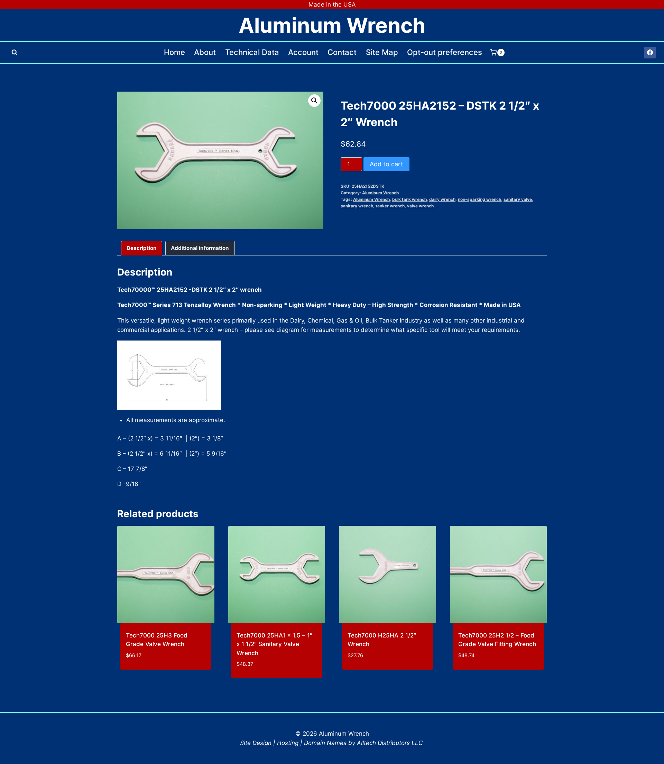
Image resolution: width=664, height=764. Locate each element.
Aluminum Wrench (380, 192)
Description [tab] (142, 248)
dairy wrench (442, 199)
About (205, 52)
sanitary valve (518, 199)
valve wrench (420, 205)
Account (303, 52)
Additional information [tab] (200, 248)
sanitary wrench (357, 205)
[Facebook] (650, 52)
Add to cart (386, 164)
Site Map (382, 52)
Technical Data (252, 52)
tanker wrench (390, 205)
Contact (342, 52)
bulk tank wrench (409, 199)
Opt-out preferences (444, 52)
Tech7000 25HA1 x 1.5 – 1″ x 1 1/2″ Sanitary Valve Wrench (274, 644)
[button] (314, 100)
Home (174, 52)
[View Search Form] (14, 52)
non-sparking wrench (479, 199)
